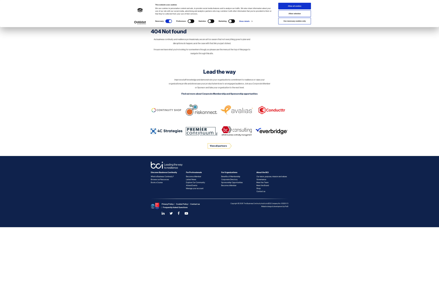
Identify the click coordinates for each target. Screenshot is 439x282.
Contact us (260, 191)
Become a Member (193, 177)
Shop (258, 188)
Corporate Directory (229, 179)
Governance (261, 179)
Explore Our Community (195, 182)
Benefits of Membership (230, 177)
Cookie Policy (182, 204)
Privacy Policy (168, 204)
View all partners (218, 146)
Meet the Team (262, 182)
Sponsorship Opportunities (232, 182)
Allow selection (295, 14)
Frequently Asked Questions (175, 207)
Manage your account (194, 188)
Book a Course (157, 182)
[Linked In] (163, 214)
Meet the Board (262, 185)
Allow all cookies (294, 6)
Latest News (191, 179)
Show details (244, 21)
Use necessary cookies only (295, 21)
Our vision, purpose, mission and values (271, 177)
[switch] (191, 21)
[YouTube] (186, 214)
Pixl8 (286, 206)
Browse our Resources (160, 179)
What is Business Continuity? (162, 177)
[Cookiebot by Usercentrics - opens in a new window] (140, 22)
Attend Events (191, 185)
